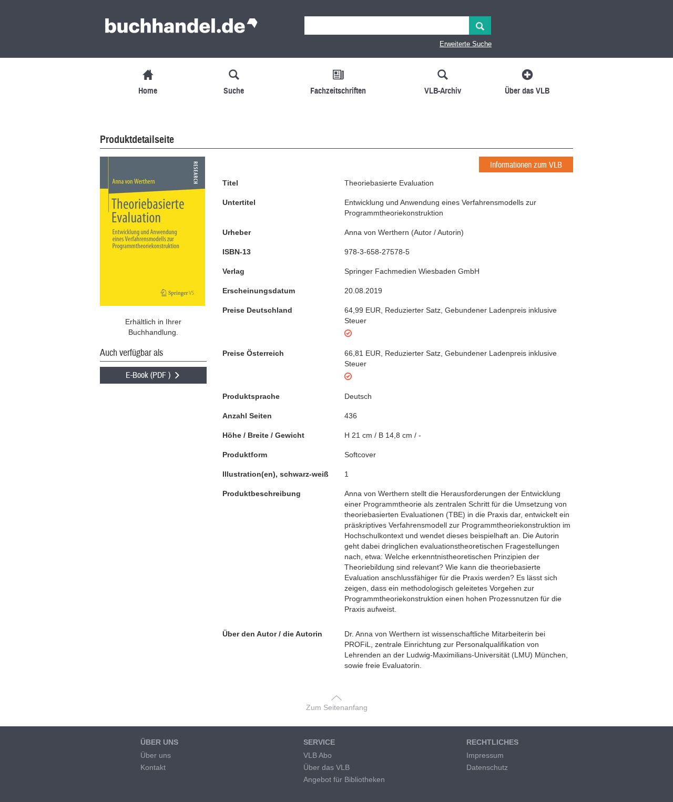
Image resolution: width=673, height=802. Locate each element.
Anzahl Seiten (247, 416)
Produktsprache (251, 396)
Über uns (155, 755)
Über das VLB (326, 767)
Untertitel (239, 202)
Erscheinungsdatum (258, 290)
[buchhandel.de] (181, 29)
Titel (230, 183)
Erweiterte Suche (466, 44)
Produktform (244, 454)
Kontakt (153, 767)
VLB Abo (317, 755)
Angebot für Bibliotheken (344, 779)
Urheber (236, 232)
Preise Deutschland (257, 310)
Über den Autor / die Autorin (272, 634)
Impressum (485, 755)
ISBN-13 (236, 252)
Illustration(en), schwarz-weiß (275, 474)
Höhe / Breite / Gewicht (263, 435)
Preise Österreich (253, 353)
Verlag (233, 271)
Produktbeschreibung (261, 493)
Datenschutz (487, 767)
